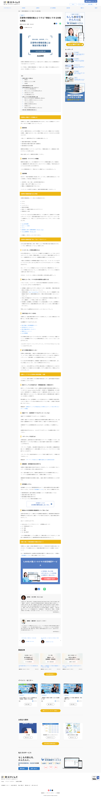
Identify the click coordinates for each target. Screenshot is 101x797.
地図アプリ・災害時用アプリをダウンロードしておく (33, 99)
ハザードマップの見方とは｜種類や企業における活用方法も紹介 (40, 459)
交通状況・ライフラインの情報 (29, 81)
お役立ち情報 (90, 4)
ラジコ (23, 227)
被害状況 (26, 79)
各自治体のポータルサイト (28, 327)
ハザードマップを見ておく (29, 101)
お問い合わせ (34, 768)
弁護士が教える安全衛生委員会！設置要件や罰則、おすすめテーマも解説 (79, 67)
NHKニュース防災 (26, 226)
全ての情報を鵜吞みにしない (29, 94)
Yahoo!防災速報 (25, 224)
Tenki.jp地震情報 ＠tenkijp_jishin (29, 231)
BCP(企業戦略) (53, 7)
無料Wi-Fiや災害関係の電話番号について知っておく (33, 107)
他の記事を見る (49, 674)
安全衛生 (23, 7)
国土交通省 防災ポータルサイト (29, 329)
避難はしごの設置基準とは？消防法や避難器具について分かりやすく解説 (50, 666)
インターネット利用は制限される (30, 88)
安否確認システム (27, 105)
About (73, 4)
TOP (19, 11)
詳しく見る (27, 704)
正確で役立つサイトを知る (29, 92)
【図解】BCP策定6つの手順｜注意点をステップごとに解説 (79, 73)
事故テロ (82, 7)
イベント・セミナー (81, 4)
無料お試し (22, 768)
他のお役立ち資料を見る (50, 743)
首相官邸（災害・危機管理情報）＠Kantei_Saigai (32, 229)
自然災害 (68, 7)
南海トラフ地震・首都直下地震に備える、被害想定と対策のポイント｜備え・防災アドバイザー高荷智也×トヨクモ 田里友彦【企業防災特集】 (79, 55)
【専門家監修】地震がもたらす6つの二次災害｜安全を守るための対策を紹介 (79, 80)
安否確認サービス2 (39, 489)
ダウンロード (27, 737)
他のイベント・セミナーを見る (50, 710)
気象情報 (26, 83)
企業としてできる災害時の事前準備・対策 (30, 96)
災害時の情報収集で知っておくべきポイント (30, 87)
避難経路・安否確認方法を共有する (30, 103)
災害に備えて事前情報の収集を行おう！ (29, 109)
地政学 (96, 7)
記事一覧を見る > (56, 612)
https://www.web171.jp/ (33, 292)
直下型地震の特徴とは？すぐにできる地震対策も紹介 (28, 666)
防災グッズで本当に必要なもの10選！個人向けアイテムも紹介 (72, 666)
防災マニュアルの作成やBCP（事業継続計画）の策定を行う (34, 98)
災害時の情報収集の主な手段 (27, 85)
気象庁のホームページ (27, 331)
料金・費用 (20, 785)
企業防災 (37, 7)
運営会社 (42, 792)
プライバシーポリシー (50, 792)
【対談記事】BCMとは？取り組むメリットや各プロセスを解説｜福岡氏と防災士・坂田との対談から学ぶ (79, 61)
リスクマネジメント (7, 7)
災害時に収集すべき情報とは (27, 78)
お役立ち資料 (19, 781)
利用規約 (58, 792)
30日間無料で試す (49, 579)
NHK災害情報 (25, 333)
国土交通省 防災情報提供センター (30, 325)
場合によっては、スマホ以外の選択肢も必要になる (33, 90)
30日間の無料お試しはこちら (40, 504)
